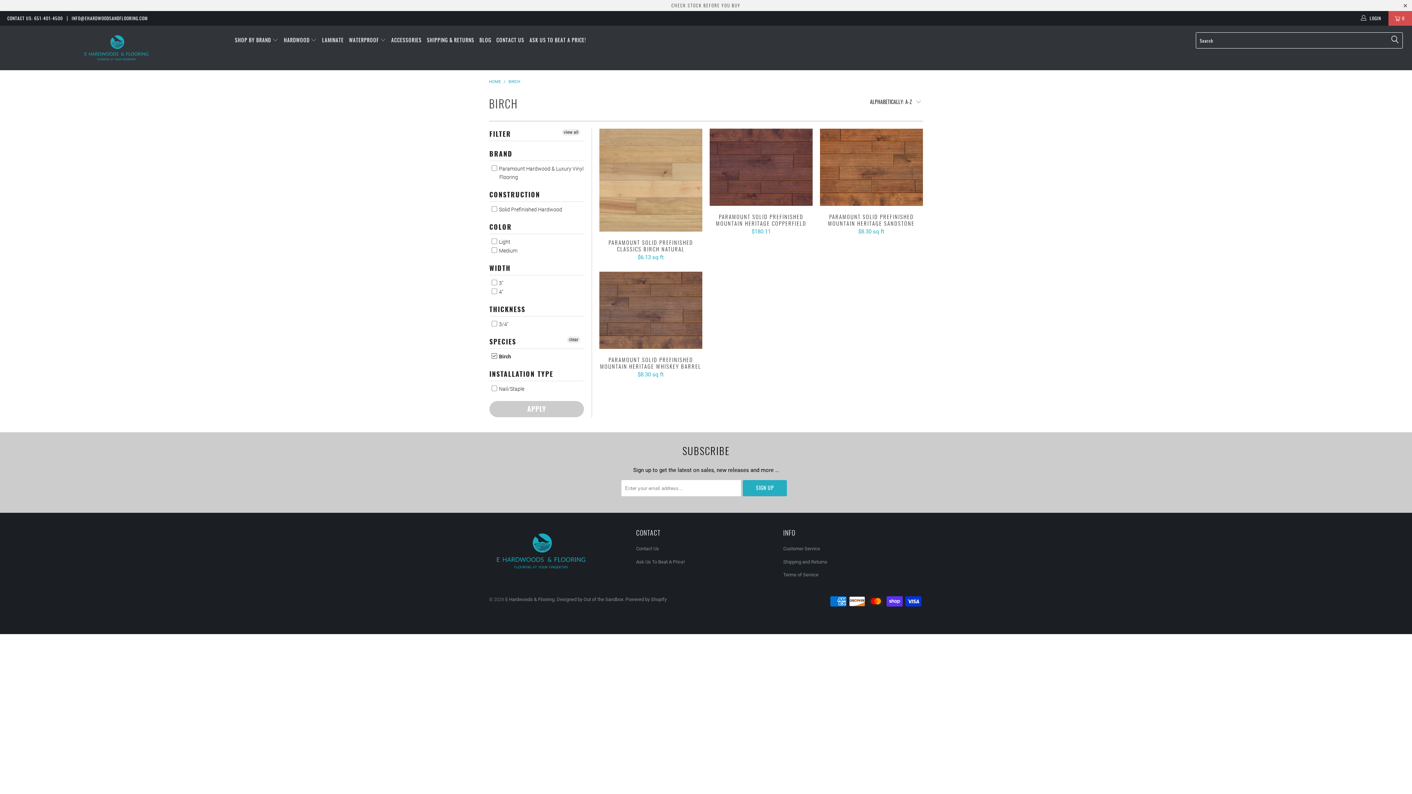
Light (504, 242)
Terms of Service (801, 574)
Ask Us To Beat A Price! (558, 40)
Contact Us (510, 40)
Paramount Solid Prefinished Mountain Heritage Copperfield (761, 167)
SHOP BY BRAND (253, 40)
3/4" (503, 324)
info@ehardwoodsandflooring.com (110, 18)
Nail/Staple (511, 389)
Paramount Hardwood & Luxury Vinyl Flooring (541, 173)
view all (571, 132)
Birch (504, 357)
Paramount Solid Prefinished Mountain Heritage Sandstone (871, 167)
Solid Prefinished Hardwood (530, 209)
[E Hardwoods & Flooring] (116, 48)
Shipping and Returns (805, 562)
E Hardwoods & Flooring (530, 599)
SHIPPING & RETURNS (450, 40)
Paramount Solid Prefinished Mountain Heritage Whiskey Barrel (650, 310)
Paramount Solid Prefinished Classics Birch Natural (650, 180)
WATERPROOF (364, 40)
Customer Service (801, 548)
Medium (507, 251)
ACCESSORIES (406, 40)
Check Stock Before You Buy (706, 5)
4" (500, 292)
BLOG (485, 40)
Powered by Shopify (646, 599)
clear (573, 339)
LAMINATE (333, 40)
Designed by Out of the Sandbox (590, 599)
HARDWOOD (297, 40)
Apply (536, 409)
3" (500, 283)
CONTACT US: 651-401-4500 (35, 18)
